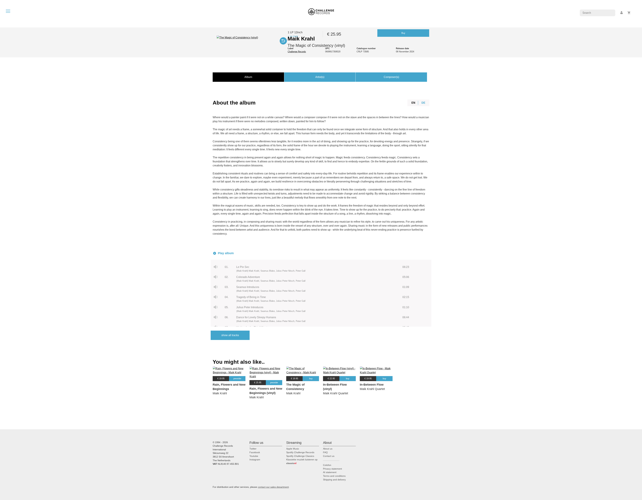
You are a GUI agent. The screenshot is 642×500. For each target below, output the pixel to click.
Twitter (252, 448)
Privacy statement (332, 468)
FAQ (325, 452)
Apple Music (292, 448)
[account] (622, 12)
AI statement (329, 472)
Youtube (253, 456)
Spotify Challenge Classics (300, 456)
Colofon (327, 465)
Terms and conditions (334, 476)
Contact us (328, 456)
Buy (403, 33)
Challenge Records (297, 51)
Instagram (254, 459)
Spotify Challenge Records (300, 452)
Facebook (254, 452)
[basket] (629, 12)
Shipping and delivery (334, 479)
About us (327, 448)
